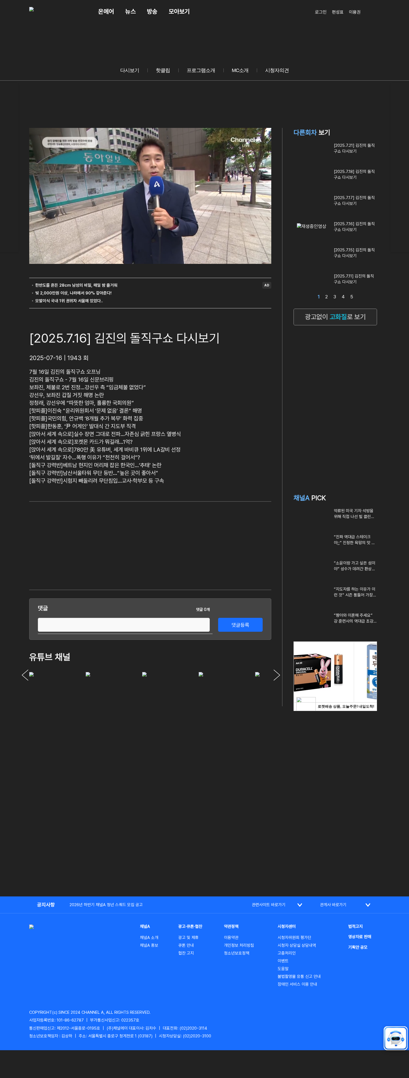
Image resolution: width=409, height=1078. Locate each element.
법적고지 (355, 926)
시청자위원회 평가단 (294, 937)
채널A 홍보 (149, 945)
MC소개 (240, 70)
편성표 (338, 12)
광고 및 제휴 (188, 937)
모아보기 (179, 11)
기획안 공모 (358, 947)
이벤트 (283, 960)
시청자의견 (277, 70)
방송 (152, 11)
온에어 (106, 11)
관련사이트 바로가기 (268, 904)
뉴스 (130, 11)
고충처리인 (287, 953)
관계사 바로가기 (333, 904)
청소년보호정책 (236, 953)
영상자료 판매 (359, 936)
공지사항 (46, 905)
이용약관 (231, 937)
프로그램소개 (201, 70)
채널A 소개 (149, 937)
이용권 (355, 12)
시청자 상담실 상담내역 (297, 945)
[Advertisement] (229, 544)
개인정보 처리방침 (239, 945)
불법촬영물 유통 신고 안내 (299, 976)
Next (277, 675)
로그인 (321, 12)
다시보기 (129, 70)
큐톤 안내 (186, 945)
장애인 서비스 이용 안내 (297, 984)
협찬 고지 (186, 953)
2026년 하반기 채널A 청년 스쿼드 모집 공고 (106, 904)
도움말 (283, 968)
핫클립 (163, 70)
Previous (25, 675)
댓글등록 (240, 625)
